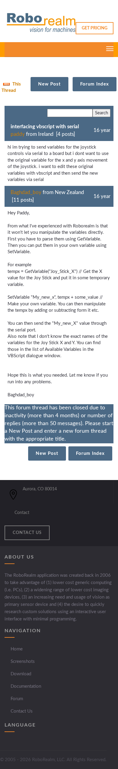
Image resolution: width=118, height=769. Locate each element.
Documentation (26, 686)
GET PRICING (94, 28)
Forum (17, 699)
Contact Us (22, 711)
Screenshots (23, 661)
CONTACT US (27, 533)
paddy (18, 134)
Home (17, 649)
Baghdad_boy (26, 192)
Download (21, 674)
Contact (22, 513)
